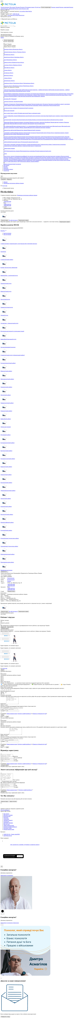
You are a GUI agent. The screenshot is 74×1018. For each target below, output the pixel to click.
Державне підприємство (9, 104)
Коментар (15, 756)
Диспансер (45, 104)
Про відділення (7, 234)
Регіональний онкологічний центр (29, 142)
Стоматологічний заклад (28, 145)
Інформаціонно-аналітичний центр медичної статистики (32, 115)
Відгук (2, 669)
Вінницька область (8, 49)
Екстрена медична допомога (10, 108)
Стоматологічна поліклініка (59, 144)
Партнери (5, 817)
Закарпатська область (8, 57)
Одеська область (7, 70)
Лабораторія (6, 122)
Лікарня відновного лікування (21, 122)
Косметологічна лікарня (57, 119)
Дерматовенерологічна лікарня (23, 104)
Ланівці (9, 581)
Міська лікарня (24, 127)
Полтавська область (8, 72)
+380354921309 (7, 205)
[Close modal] (1, 719)
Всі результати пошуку (6, 34)
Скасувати (3, 179)
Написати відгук (4, 220)
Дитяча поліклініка (16, 105)
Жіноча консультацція (8, 110)
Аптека (28, 91)
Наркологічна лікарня (22, 130)
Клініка (30, 119)
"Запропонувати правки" (64, 221)
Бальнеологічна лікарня (56, 93)
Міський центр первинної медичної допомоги (39, 127)
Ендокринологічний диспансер (25, 108)
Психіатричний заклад (26, 139)
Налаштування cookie (8, 829)
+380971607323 (7, 204)
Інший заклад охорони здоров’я (57, 115)
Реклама (18, 7)
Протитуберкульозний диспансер (22, 138)
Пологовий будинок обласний (61, 136)
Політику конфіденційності (24, 713)
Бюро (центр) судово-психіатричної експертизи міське (51, 95)
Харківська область (8, 83)
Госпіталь (5, 101)
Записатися (16, 922)
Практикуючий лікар (8, 138)
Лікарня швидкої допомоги (57, 122)
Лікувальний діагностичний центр (36, 123)
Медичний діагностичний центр (44, 126)
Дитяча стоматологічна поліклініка (30, 105)
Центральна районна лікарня (27, 161)
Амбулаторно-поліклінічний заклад (18, 91)
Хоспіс (5, 153)
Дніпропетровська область (10, 52)
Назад (2, 715)
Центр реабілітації (18, 160)
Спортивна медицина (20, 144)
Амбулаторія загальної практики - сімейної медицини (34, 89)
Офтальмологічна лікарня (23, 134)
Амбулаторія (18, 89)
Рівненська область (8, 75)
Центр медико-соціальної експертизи (46, 158)
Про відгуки (6, 824)
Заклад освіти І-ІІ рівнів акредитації (19, 113)
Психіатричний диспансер (14, 139)
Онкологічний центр (41, 132)
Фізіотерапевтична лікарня (13, 151)
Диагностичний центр (37, 104)
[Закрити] (2, 176)
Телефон (16, 760)
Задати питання (13, 801)
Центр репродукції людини (63, 160)
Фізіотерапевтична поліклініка (27, 151)
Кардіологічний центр (22, 119)
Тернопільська (10, 578)
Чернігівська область (28, 85)
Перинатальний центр (22, 136)
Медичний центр (66, 126)
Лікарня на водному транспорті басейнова (39, 122)
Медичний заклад (57, 126)
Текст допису (16, 779)
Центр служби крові (8, 161)
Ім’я (15, 784)
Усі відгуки (37, 7)
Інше (47, 115)
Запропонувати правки (23, 220)
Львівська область (17, 65)
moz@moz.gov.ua (20, 15)
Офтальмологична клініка (10, 134)
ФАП (4, 151)
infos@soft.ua (28, 11)
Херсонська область (18, 83)
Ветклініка (6, 98)
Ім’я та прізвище (18, 757)
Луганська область (8, 65)
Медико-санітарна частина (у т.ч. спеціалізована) (24, 126)
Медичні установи (8, 815)
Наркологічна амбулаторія (10, 130)
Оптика (49, 132)
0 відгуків (4, 185)
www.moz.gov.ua (12, 15)
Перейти (3, 230)
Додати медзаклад (5, 7)
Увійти (2, 37)
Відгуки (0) (3, 627)
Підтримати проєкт (30, 7)
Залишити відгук (4, 628)
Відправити (3, 791)
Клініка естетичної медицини (39, 119)
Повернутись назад (5, 1016)
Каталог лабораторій (9, 8)
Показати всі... (4, 571)
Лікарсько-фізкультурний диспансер (19, 123)
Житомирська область (8, 54)
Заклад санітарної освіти (34, 113)
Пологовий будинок (49, 136)
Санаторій (12, 144)
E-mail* (2, 709)
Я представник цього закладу (9, 781)
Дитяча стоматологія (44, 105)
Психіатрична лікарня (51, 138)
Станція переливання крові (33, 144)
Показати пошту (7, 208)
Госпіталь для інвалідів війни (15, 101)
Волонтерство (6, 816)
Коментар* (3, 703)
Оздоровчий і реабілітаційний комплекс (13, 132)
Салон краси (6, 144)
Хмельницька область (28, 83)
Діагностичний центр (54, 105)
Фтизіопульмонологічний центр (43, 151)
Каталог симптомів (64, 7)
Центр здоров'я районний (24, 158)
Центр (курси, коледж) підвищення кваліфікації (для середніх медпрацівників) (22, 156)
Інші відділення (7, 233)
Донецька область (21, 52)
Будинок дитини (66, 93)
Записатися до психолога (7, 875)
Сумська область (7, 78)
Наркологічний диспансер (34, 130)
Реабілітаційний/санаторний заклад (12, 142)
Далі (7, 716)
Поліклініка (31, 136)
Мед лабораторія (7, 126)
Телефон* (3, 710)
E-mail (15, 759)
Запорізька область (19, 57)
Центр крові (34, 158)
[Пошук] (14, 26)
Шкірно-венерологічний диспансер (12, 164)
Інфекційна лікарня (13, 115)
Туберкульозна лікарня (9, 148)
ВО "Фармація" (13, 98)
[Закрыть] (1, 803)
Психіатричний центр (37, 139)
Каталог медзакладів (46, 7)
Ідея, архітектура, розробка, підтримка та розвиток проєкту (25, 844)
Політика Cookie (7, 828)
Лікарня (12, 122)
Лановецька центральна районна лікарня (27, 195)
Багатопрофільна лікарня (9, 93)
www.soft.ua (22, 11)
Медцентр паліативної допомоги (11, 127)
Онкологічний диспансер (29, 132)
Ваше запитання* (5, 734)
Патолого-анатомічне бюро (10, 136)
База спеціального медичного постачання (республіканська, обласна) (33, 93)
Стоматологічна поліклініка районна (12, 145)
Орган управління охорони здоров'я (60, 132)
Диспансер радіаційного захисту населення (59, 104)
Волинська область (17, 49)
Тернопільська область (9, 80)
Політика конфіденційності (10, 826)
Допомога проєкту (8, 820)
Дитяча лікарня (7, 105)
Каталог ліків (25, 8)
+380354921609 (7, 201)
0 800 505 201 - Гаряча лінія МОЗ (11, 834)
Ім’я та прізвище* (5, 707)
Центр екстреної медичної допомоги (51, 156)
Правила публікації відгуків (39, 713)
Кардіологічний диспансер (10, 119)
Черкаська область (8, 85)
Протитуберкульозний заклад (38, 138)
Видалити (9, 179)
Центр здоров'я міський (58, 157)
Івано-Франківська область (10, 59)
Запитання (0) (10, 627)
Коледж (49, 119)
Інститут (5, 115)
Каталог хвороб (55, 7)
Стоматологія (37, 145)
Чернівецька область (18, 85)
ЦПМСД (37, 161)
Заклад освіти (6, 113)
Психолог (22, 7)
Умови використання (12, 713)
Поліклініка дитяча (39, 136)
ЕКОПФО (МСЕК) (8, 822)
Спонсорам (6, 819)
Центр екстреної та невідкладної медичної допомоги (38, 157)
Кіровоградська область (18, 62)
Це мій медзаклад (13, 220)
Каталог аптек (18, 8)
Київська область (7, 62)
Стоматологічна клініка (46, 144)
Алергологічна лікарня (9, 89)
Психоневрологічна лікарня (50, 139)
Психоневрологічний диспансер (65, 139)
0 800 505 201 (16, 14)
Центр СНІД (17, 161)
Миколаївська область (8, 67)
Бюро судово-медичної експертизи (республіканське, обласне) (29, 96)
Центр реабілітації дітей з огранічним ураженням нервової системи (40, 160)
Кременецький (11, 579)
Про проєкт (12, 7)
